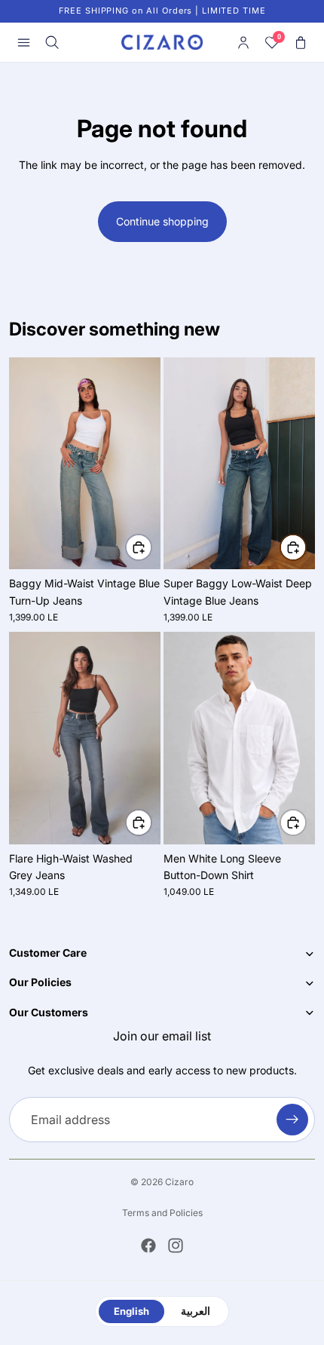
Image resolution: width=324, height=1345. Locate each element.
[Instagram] (176, 1245)
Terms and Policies (162, 1212)
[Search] (52, 42)
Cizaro (179, 1181)
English (131, 1311)
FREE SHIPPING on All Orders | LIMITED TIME (162, 10)
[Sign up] (292, 1120)
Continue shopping (162, 221)
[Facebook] (148, 1245)
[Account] (243, 42)
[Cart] (300, 42)
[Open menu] (23, 42)
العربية (195, 1311)
